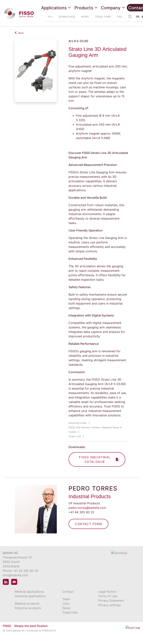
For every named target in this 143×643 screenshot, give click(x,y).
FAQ (119, 16)
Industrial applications (30, 596)
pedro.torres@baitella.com (87, 508)
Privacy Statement (111, 600)
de (137, 16)
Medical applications (29, 591)
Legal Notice (107, 591)
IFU (50, 16)
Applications (54, 7)
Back (21, 32)
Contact (68, 591)
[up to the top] (132, 630)
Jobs (65, 603)
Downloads (67, 16)
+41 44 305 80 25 (81, 512)
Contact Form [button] (88, 524)
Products (83, 7)
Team (66, 599)
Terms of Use (107, 596)
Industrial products (28, 608)
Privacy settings (109, 605)
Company (110, 7)
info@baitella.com (15, 575)
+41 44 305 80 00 (25, 571)
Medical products (27, 603)
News (85, 16)
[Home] (20, 13)
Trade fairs (103, 16)
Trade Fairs (70, 612)
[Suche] (130, 17)
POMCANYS (49, 630)
